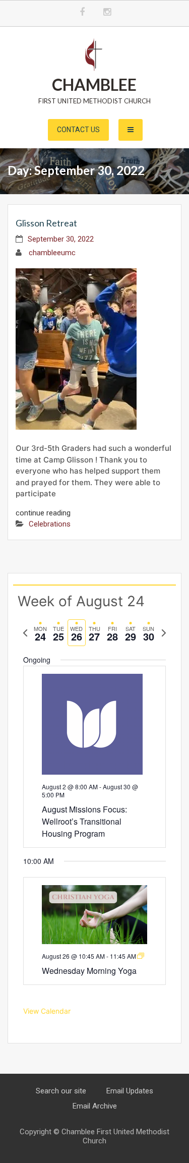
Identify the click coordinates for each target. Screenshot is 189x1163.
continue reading (43, 512)
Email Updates (129, 1090)
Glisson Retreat (46, 222)
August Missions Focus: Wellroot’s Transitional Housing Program (84, 821)
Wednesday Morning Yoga (89, 970)
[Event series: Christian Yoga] (140, 956)
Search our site (61, 1090)
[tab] (40, 632)
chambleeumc (52, 252)
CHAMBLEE (94, 84)
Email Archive (95, 1106)
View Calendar (47, 1011)
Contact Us (78, 130)
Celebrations (50, 524)
